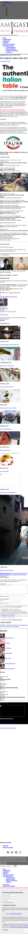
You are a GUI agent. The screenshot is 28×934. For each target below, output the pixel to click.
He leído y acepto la (12, 619)
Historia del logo (10, 879)
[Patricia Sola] (2, 648)
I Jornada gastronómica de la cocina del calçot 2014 (9, 344)
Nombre (2, 596)
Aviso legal (5, 1)
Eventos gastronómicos (6, 718)
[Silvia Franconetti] (2, 637)
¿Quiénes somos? (8, 876)
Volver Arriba (3, 864)
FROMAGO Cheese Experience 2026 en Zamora (12, 697)
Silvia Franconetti (6, 61)
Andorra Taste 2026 (5, 679)
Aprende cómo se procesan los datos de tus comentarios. (14, 625)
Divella (23, 207)
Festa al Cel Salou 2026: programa (9, 687)
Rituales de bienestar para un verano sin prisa (8, 407)
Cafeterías (6, 872)
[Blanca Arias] (2, 658)
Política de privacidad (16, 619)
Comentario (3, 584)
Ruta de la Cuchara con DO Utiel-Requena (7, 492)
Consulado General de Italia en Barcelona (11, 109)
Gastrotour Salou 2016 (4, 471)
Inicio (4, 869)
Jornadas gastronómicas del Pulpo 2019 (13, 573)
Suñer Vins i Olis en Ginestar (5, 450)
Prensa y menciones (11, 880)
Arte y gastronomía (8, 875)
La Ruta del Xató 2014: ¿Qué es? (9, 723)
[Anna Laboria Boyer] (2, 668)
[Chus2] (2, 643)
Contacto (8, 882)
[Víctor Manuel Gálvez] (2, 663)
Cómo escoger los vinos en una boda (6, 386)
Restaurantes (6, 870)
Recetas (5, 873)
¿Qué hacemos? (10, 877)
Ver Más (2, 320)
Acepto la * (13, 913)
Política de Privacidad (7, 2)
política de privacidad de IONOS (8, 614)
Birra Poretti (16, 212)
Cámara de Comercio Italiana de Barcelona (10, 111)
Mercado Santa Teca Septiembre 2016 (7, 365)
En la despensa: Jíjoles (4, 314)
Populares (3, 55)
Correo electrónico (5, 599)
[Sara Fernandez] (2, 653)
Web (1, 603)
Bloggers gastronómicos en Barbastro (7, 570)
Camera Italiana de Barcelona (12, 292)
